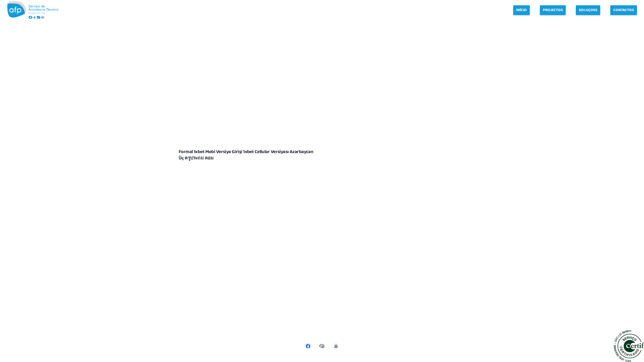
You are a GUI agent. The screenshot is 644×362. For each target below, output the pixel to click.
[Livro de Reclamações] (322, 346)
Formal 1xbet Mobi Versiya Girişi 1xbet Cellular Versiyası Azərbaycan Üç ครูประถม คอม (246, 155)
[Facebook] (308, 346)
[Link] (32, 10)
